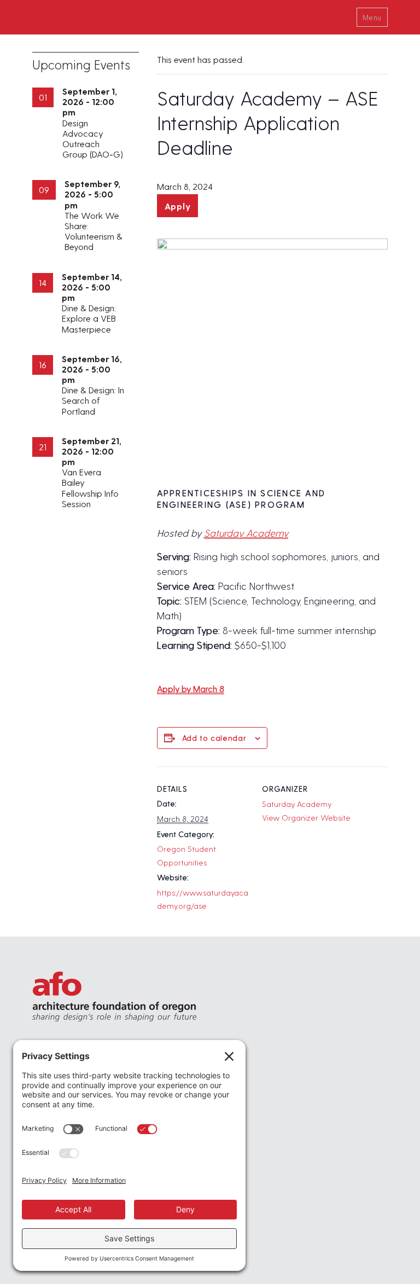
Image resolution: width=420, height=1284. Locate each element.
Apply (178, 206)
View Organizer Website (306, 817)
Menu (372, 17)
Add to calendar (214, 737)
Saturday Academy (246, 532)
